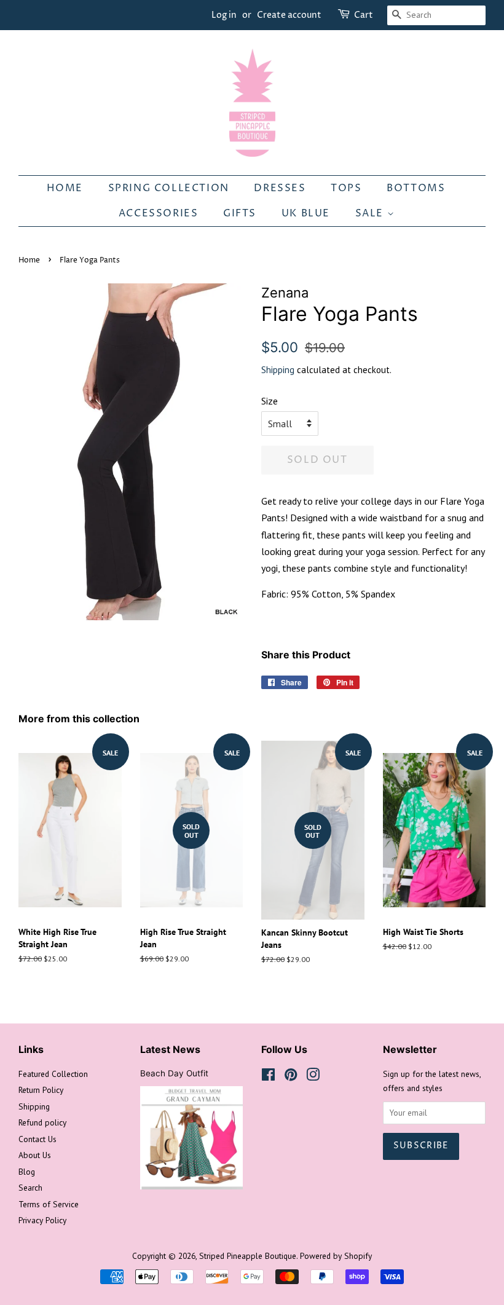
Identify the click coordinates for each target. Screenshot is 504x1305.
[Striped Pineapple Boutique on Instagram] (313, 1076)
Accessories (159, 213)
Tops (346, 188)
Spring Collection (168, 188)
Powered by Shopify (336, 1255)
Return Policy (40, 1089)
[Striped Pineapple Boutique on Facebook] (268, 1076)
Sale (371, 213)
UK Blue (306, 213)
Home (65, 188)
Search (30, 1187)
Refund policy (42, 1122)
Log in (224, 15)
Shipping (277, 370)
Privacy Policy (42, 1220)
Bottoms (416, 188)
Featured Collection (53, 1073)
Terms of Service (48, 1204)
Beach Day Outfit (174, 1073)
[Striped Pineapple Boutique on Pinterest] (290, 1076)
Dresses (279, 188)
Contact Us (37, 1139)
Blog (26, 1171)
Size (269, 401)
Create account (289, 15)
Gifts (239, 213)
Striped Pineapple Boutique (247, 1255)
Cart (363, 15)
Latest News (170, 1049)
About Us (34, 1155)
